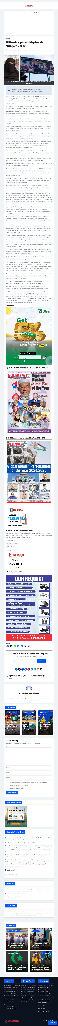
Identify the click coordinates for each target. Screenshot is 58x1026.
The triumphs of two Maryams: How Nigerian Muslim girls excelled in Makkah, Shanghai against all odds (41, 969)
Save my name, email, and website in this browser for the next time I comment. (27, 782)
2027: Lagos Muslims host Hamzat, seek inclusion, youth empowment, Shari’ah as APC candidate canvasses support (16, 947)
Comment (9, 746)
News (13, 712)
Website (8, 777)
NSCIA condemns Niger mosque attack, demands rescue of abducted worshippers (16, 968)
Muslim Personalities (44, 953)
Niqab (14, 52)
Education (26, 712)
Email (7, 772)
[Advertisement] (29, 23)
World (38, 930)
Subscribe (41, 661)
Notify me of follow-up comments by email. (18, 785)
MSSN (39, 50)
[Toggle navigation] (6, 5)
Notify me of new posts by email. (15, 788)
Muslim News (11, 930)
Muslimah (9, 52)
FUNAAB (35, 50)
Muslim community (47, 50)
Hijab (7, 38)
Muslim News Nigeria (15, 50)
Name (8, 767)
